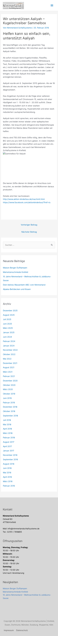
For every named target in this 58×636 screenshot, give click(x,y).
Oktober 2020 (9, 385)
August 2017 (8, 442)
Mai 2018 (7, 424)
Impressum (9, 630)
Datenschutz (22, 630)
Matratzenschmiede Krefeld (15, 272)
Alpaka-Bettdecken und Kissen (17, 289)
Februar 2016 (9, 486)
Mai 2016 (7, 472)
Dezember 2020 (10, 381)
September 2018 (10, 416)
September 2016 (10, 459)
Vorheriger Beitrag (29, 225)
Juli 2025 (7, 319)
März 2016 (8, 481)
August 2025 (8, 315)
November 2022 (10, 350)
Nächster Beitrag (29, 232)
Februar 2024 (9, 341)
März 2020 (8, 389)
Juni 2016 (7, 468)
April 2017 (7, 446)
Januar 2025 (8, 332)
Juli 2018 (7, 420)
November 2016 (10, 455)
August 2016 (8, 464)
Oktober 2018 (9, 411)
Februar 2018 (9, 437)
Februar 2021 (9, 376)
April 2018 (7, 429)
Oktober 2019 (9, 394)
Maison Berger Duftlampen (15, 268)
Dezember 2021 (10, 363)
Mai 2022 (7, 359)
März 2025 (8, 328)
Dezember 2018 (10, 407)
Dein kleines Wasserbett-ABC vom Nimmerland (24, 285)
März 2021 (7, 372)
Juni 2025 (7, 324)
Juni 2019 (7, 398)
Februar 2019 (9, 402)
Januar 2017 (8, 451)
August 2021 (8, 367)
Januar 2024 (8, 346)
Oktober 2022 (9, 354)
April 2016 (7, 477)
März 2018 (7, 433)
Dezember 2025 (10, 310)
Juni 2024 (7, 337)
